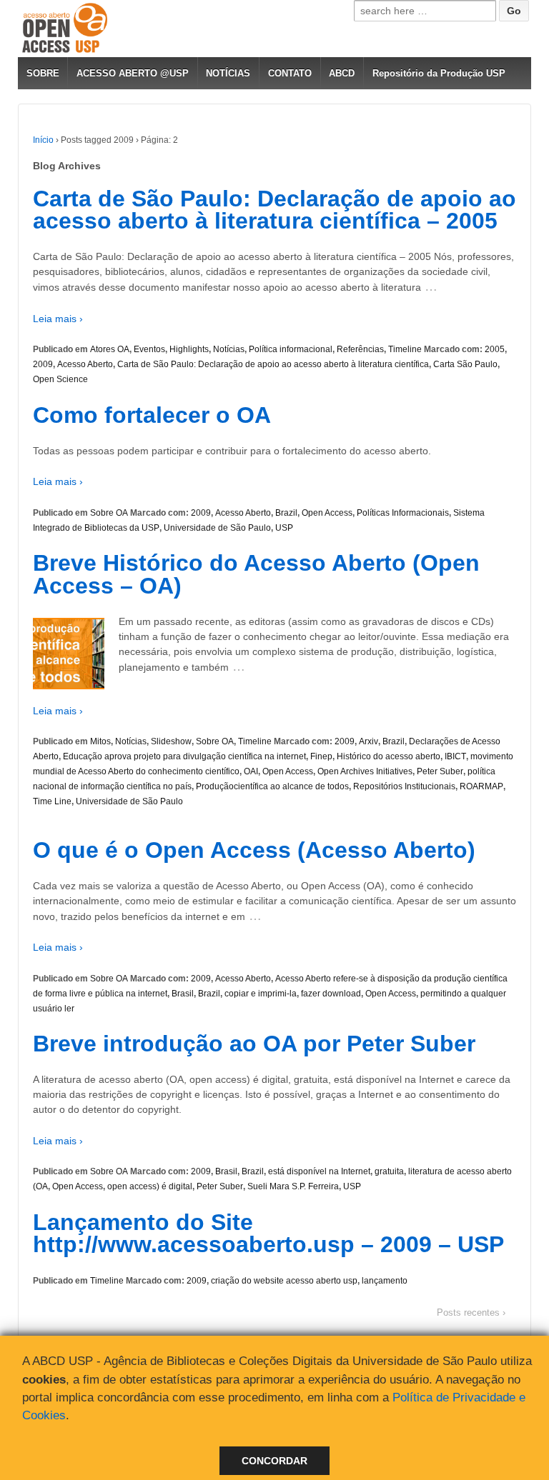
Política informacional (290, 349)
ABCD (342, 73)
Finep (321, 756)
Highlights (189, 349)
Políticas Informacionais (403, 513)
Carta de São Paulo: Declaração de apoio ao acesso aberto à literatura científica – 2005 (274, 210)
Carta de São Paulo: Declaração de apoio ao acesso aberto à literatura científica (273, 364)
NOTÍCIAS (228, 73)
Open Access (327, 513)
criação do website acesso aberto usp (284, 1281)
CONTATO (290, 73)
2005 (495, 349)
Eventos (149, 349)
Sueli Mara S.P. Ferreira (293, 1186)
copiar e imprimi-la (260, 994)
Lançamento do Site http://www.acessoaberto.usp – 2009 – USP (268, 1233)
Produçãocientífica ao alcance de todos (272, 786)
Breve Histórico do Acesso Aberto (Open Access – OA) (256, 574)
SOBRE (42, 73)
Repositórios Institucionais (404, 786)
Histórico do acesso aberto (388, 756)
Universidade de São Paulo (217, 528)
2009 (43, 364)
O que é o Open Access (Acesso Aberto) (254, 850)
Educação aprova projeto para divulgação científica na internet (184, 756)
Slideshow (171, 741)
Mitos (100, 741)
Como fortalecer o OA (152, 415)
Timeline (405, 349)
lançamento (384, 1281)
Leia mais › (58, 318)
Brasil (183, 994)
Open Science (60, 379)
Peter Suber (440, 771)
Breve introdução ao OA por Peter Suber (254, 1043)
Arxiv (368, 741)
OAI (251, 771)
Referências (360, 349)
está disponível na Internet (319, 1171)
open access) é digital (149, 1186)
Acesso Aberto (85, 364)
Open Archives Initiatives (364, 771)
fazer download (331, 994)
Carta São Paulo (465, 364)
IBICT (455, 756)
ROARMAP (481, 786)
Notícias (228, 349)
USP (284, 528)
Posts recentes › (471, 1312)
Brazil (286, 513)
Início (43, 140)
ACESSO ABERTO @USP (132, 73)
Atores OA (109, 349)
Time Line (52, 801)
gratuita (389, 1171)
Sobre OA (109, 513)
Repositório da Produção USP (438, 73)
